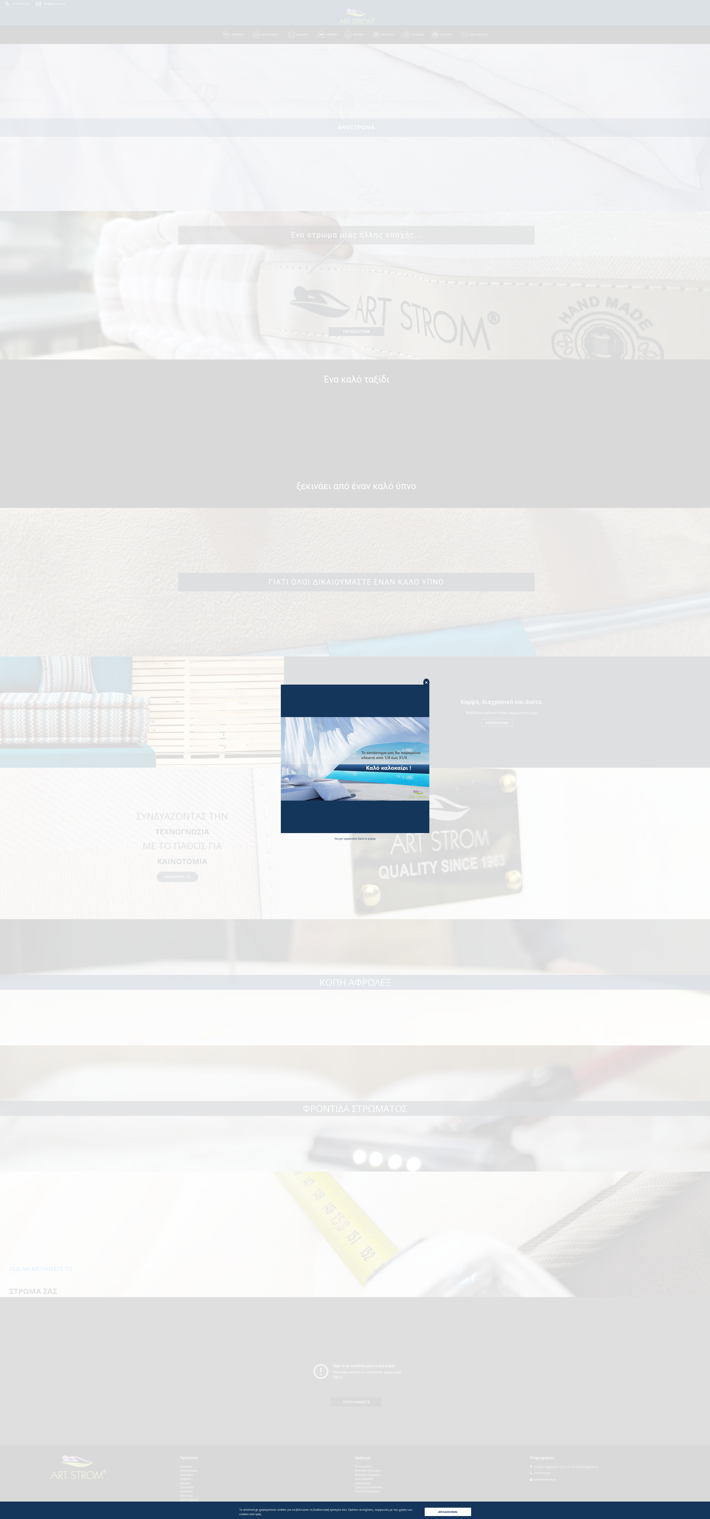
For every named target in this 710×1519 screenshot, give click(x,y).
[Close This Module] (426, 682)
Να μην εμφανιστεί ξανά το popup (355, 838)
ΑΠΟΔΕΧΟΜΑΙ (447, 1512)
